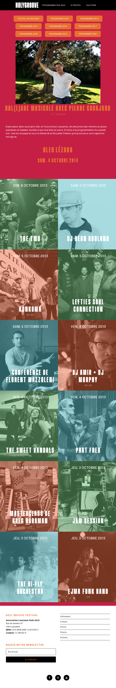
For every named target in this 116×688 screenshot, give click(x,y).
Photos (63, 632)
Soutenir (91, 5)
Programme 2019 (58, 33)
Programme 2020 (88, 33)
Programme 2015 (28, 26)
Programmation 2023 (53, 5)
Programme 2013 (60, 18)
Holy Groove (27, 5)
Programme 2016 (58, 26)
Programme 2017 (88, 26)
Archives (64, 637)
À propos (76, 5)
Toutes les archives (28, 18)
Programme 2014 (89, 18)
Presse (63, 626)
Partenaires (65, 616)
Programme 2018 (28, 33)
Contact (63, 621)
